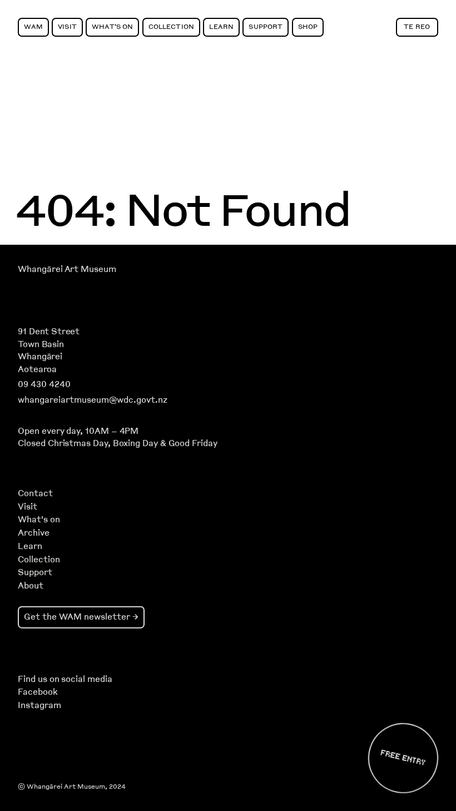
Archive (33, 533)
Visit (67, 26)
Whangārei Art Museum (67, 269)
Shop (308, 26)
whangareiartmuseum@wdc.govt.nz (92, 400)
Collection (171, 26)
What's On (112, 26)
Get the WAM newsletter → (81, 616)
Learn (221, 26)
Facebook (37, 692)
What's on (39, 519)
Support (265, 26)
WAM (33, 26)
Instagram (39, 705)
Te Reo (417, 26)
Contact (35, 493)
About (30, 586)
